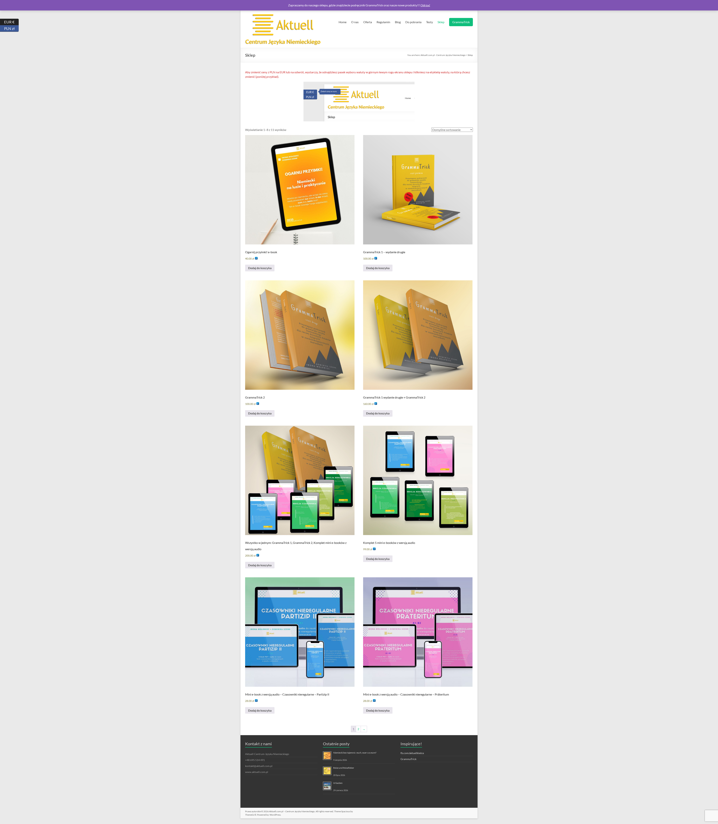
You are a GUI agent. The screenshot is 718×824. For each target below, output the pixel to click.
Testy (429, 22)
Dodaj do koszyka (259, 268)
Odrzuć (425, 5)
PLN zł (11, 28)
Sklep (441, 22)
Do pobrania (413, 22)
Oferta (367, 22)
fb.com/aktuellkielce (412, 753)
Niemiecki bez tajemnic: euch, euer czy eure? (354, 752)
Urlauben (338, 783)
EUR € (11, 21)
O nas (355, 22)
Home (342, 22)
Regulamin (383, 22)
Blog (398, 22)
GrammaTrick (461, 22)
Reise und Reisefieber (343, 767)
